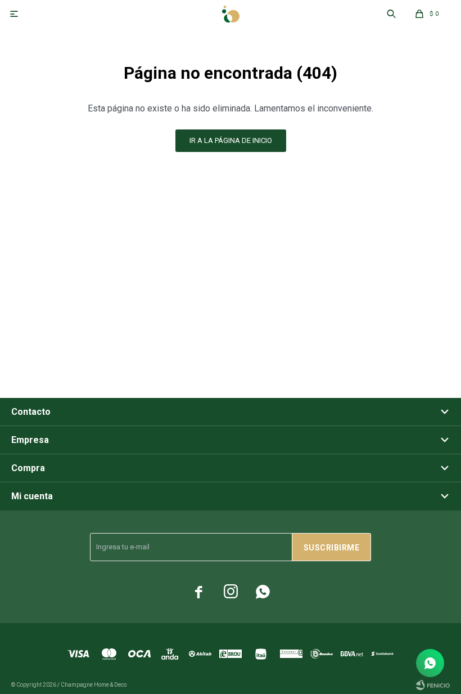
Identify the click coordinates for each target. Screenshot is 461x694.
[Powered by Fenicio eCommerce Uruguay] (433, 685)
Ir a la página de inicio (230, 140)
